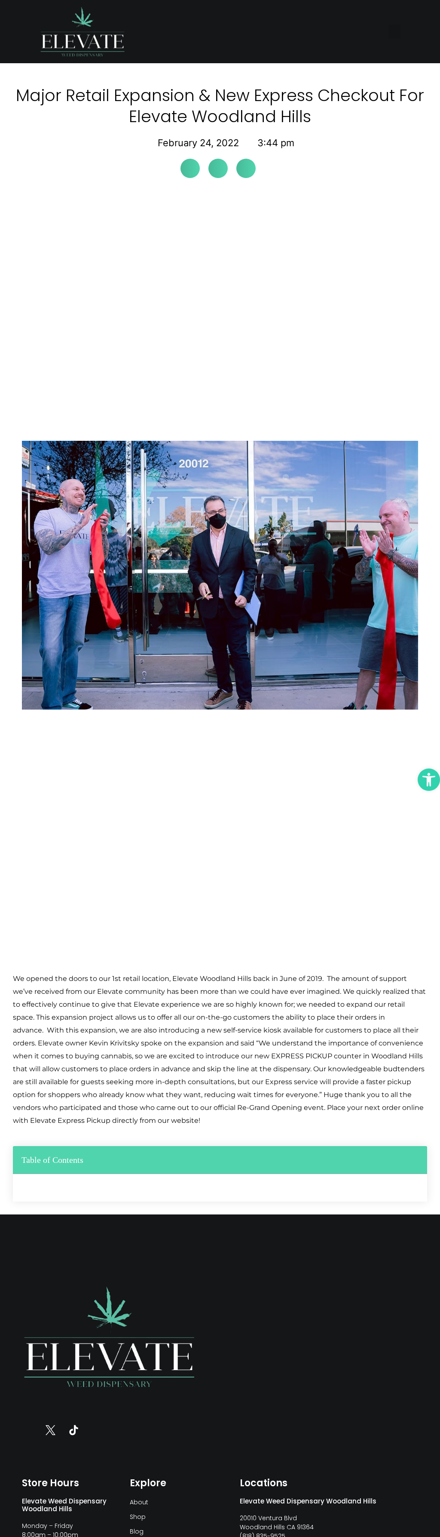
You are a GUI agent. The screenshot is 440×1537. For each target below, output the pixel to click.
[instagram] (27, 1430)
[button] (394, 32)
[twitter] (50, 1430)
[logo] (82, 31)
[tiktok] (73, 1430)
